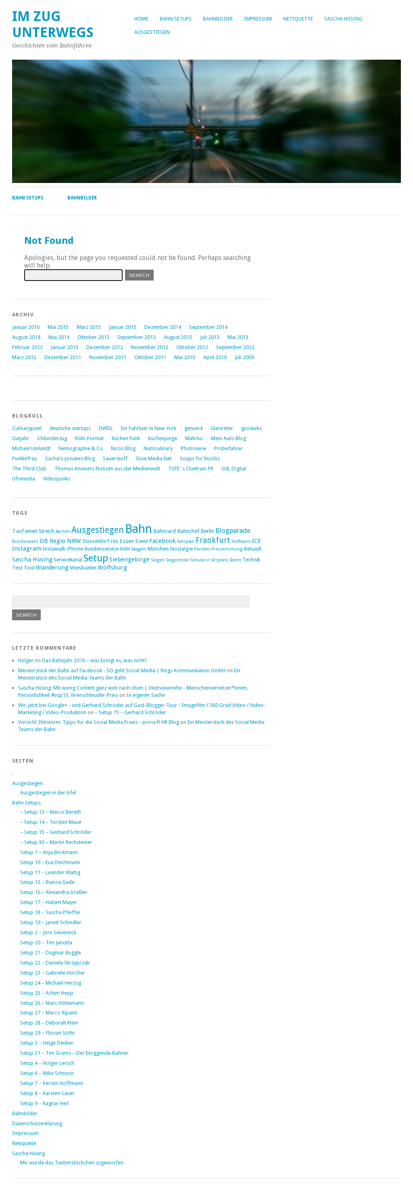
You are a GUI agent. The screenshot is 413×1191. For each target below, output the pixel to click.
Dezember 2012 (104, 347)
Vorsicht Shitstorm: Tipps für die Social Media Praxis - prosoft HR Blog (98, 722)
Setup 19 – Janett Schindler (50, 922)
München (158, 548)
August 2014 (26, 337)
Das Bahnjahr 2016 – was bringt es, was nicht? (94, 660)
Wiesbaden (83, 567)
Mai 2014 (58, 337)
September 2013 (136, 337)
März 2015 (89, 327)
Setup (95, 558)
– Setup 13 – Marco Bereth (50, 812)
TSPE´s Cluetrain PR (190, 469)
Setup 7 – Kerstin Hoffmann (51, 1083)
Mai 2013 (237, 337)
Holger (25, 660)
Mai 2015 (58, 327)
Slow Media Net (154, 458)
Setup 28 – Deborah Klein (49, 1023)
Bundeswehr (25, 541)
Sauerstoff (115, 458)
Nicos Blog (123, 448)
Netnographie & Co (80, 448)
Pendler (202, 549)
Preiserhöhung (226, 549)
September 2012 (235, 347)
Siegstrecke (177, 560)
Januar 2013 (64, 347)
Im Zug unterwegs (53, 24)
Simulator (199, 560)
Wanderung (52, 567)
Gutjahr (20, 438)
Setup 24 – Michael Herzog (50, 983)
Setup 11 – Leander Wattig (50, 872)
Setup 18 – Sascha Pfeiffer (50, 912)
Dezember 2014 (162, 327)
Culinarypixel (27, 428)
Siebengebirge (129, 559)
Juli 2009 (244, 357)
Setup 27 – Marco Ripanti (48, 1013)
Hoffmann (241, 541)
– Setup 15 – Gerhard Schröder (130, 712)
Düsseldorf (95, 541)
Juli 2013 (209, 337)
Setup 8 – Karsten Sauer (47, 1093)
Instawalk (54, 548)
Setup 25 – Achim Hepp (46, 993)
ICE (256, 541)
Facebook (162, 541)
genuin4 (193, 428)
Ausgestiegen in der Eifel (48, 793)
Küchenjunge (162, 438)
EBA (114, 541)
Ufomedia (23, 479)
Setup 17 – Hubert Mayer (48, 902)
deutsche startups (70, 428)
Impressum (258, 19)
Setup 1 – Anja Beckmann (49, 852)
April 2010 (215, 357)
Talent (235, 560)
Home (141, 19)
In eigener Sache (146, 695)
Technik (251, 559)
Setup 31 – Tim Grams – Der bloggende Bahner (74, 1053)
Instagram (27, 548)
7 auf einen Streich (33, 531)
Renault (252, 548)
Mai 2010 (184, 357)
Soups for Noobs (200, 458)
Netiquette (298, 19)
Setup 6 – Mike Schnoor (47, 1073)
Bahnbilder (218, 19)
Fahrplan (185, 541)
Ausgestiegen (152, 32)
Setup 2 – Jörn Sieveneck (48, 932)
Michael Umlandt (31, 448)
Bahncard (164, 531)
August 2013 (178, 337)
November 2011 (107, 357)
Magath (138, 549)
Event (141, 541)
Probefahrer (228, 448)
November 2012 (149, 347)
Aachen (63, 531)
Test (17, 567)
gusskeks (251, 428)
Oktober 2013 (93, 337)
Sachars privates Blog (70, 458)
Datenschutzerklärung (37, 1123)
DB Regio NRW (60, 541)
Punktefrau (24, 458)
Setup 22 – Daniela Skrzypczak (55, 963)
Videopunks (56, 479)
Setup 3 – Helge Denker (46, 1043)
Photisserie (193, 448)
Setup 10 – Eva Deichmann (50, 862)
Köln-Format (89, 438)
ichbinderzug (52, 438)
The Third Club (29, 469)
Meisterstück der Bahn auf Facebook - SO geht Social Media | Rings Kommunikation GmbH (121, 670)
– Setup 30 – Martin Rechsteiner (56, 842)
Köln (125, 548)
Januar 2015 (122, 327)
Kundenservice (101, 548)
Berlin (207, 531)
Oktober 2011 (150, 357)
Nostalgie (181, 548)
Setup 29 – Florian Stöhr (47, 1033)
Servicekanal (68, 559)
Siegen (158, 560)
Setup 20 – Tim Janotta (46, 942)
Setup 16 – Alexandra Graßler (54, 892)
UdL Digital (233, 469)
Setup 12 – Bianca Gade (47, 882)
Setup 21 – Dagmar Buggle (50, 953)
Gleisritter (222, 428)
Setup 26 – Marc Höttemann (52, 1003)
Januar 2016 (26, 327)
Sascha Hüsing (343, 19)
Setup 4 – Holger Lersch (47, 1063)
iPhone (75, 548)
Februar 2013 (27, 347)
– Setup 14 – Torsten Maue (50, 822)
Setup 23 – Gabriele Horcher (52, 973)
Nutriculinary (158, 448)
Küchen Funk (126, 438)
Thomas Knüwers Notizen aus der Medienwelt (107, 469)
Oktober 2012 (192, 347)
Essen (126, 541)
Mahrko (194, 438)
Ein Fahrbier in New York (148, 428)
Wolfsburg (112, 567)
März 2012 (24, 357)
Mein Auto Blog (228, 438)
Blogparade (232, 530)
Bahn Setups (176, 19)
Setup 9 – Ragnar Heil (44, 1103)
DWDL (106, 428)
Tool (29, 567)
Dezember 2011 (62, 357)
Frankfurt (213, 540)
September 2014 (208, 327)
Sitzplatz (219, 560)
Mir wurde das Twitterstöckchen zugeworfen (71, 1163)
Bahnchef (188, 531)
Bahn (138, 529)
